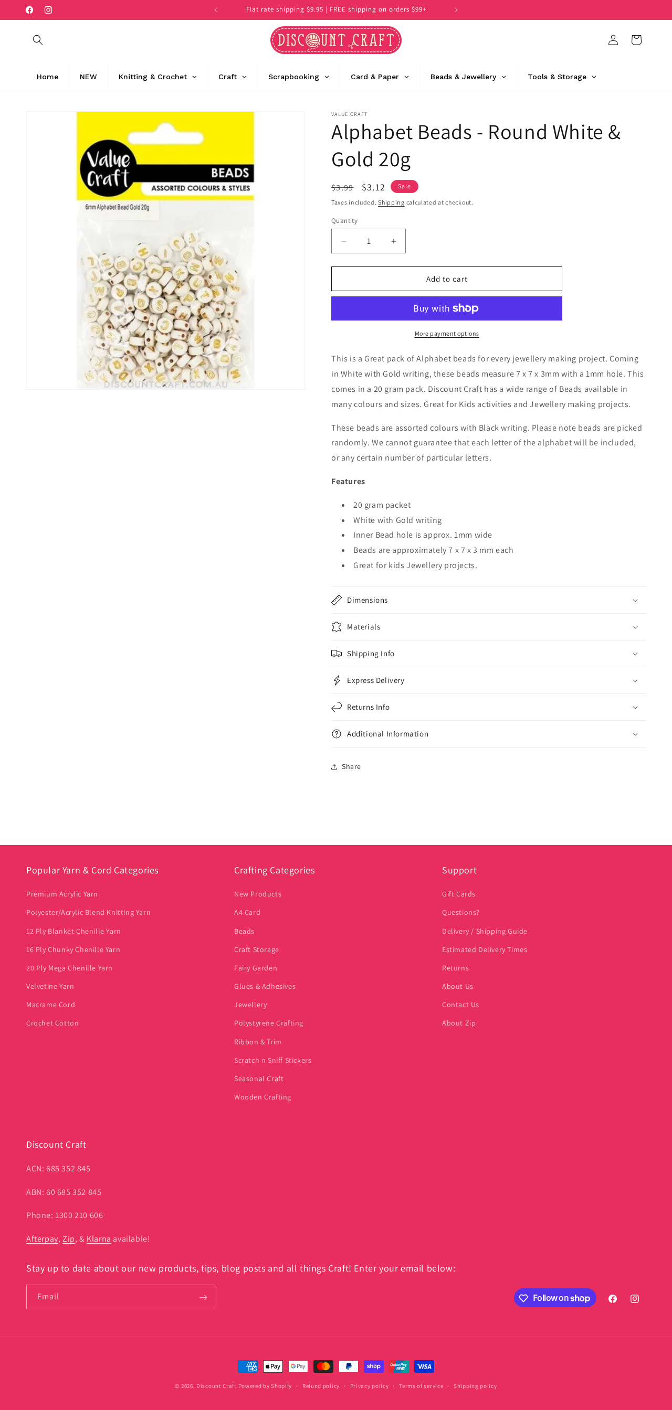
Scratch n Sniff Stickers (272, 1060)
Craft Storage (256, 949)
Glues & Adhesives (265, 986)
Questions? (461, 912)
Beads (244, 931)
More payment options (447, 333)
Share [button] (351, 766)
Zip (68, 1238)
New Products (257, 894)
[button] (37, 39)
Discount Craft (216, 1386)
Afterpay (42, 1238)
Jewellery (250, 1005)
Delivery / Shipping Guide (485, 931)
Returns (455, 968)
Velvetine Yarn (50, 986)
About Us (458, 986)
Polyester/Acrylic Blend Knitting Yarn (88, 912)
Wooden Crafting (262, 1097)
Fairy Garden (255, 968)
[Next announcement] (456, 10)
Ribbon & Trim (258, 1041)
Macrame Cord (50, 1005)
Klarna (99, 1238)
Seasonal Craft (259, 1078)
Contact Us (460, 1005)
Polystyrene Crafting (268, 1023)
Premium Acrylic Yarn (62, 894)
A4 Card (247, 912)
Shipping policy (475, 1385)
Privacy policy (369, 1385)
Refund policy (321, 1385)
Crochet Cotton (52, 1023)
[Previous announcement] (215, 10)
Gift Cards (459, 894)
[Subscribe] (203, 1297)
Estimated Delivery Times (484, 949)
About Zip (459, 1023)
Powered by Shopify (265, 1386)
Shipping (391, 202)
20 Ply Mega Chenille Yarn (69, 968)
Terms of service (421, 1385)
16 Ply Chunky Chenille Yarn (73, 949)
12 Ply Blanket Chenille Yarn (73, 931)
